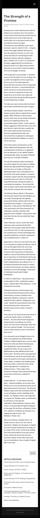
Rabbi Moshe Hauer (12, 24)
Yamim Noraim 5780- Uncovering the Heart (19, 462)
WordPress (20, 512)
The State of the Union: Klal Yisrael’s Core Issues (19, 483)
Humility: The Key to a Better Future (17, 496)
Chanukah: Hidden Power (13, 487)
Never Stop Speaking (11, 500)
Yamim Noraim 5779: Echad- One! (16, 466)
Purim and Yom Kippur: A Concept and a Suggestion (18, 474)
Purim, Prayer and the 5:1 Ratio (15, 469)
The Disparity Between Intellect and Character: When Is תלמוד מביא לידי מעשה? (20, 492)
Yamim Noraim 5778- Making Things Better (19, 478)
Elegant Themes (20, 510)
